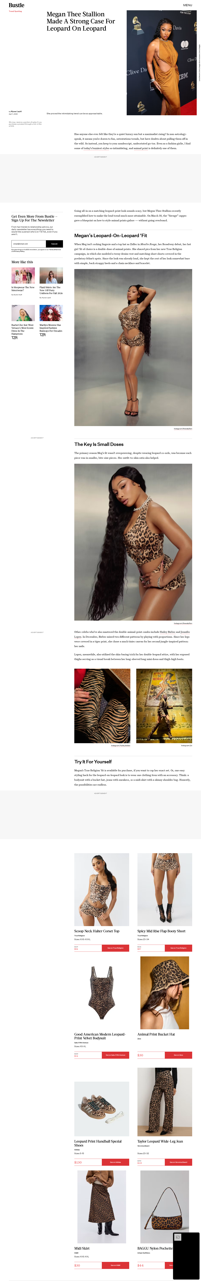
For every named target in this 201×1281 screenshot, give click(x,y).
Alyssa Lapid (16, 111)
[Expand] (176, 1235)
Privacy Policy (19, 251)
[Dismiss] (196, 1235)
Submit (54, 244)
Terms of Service (55, 250)
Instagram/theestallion (183, 428)
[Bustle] (16, 5)
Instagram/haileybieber (120, 745)
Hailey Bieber (167, 632)
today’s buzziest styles (96, 148)
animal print (141, 148)
